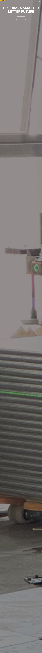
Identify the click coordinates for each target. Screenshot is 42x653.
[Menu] (39, 1)
